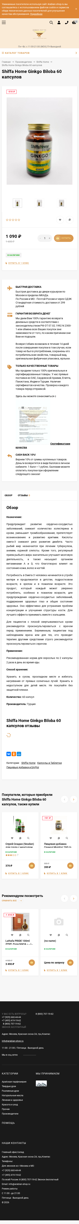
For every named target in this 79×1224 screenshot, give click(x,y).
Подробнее (36, 14)
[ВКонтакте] (8, 754)
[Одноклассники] (14, 754)
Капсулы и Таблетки (49, 762)
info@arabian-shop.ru (13, 1041)
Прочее (6, 1109)
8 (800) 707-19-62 (44, 1014)
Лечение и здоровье (12, 1100)
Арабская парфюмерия (14, 1081)
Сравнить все (9, 901)
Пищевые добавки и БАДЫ (22, 767)
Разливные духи (10, 1091)
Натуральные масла (12, 1095)
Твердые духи (9, 1086)
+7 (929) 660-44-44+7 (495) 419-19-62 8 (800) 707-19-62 (14, 1020)
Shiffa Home (42, 62)
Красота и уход (10, 1104)
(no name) (50, 940)
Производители (23, 62)
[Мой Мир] (19, 754)
